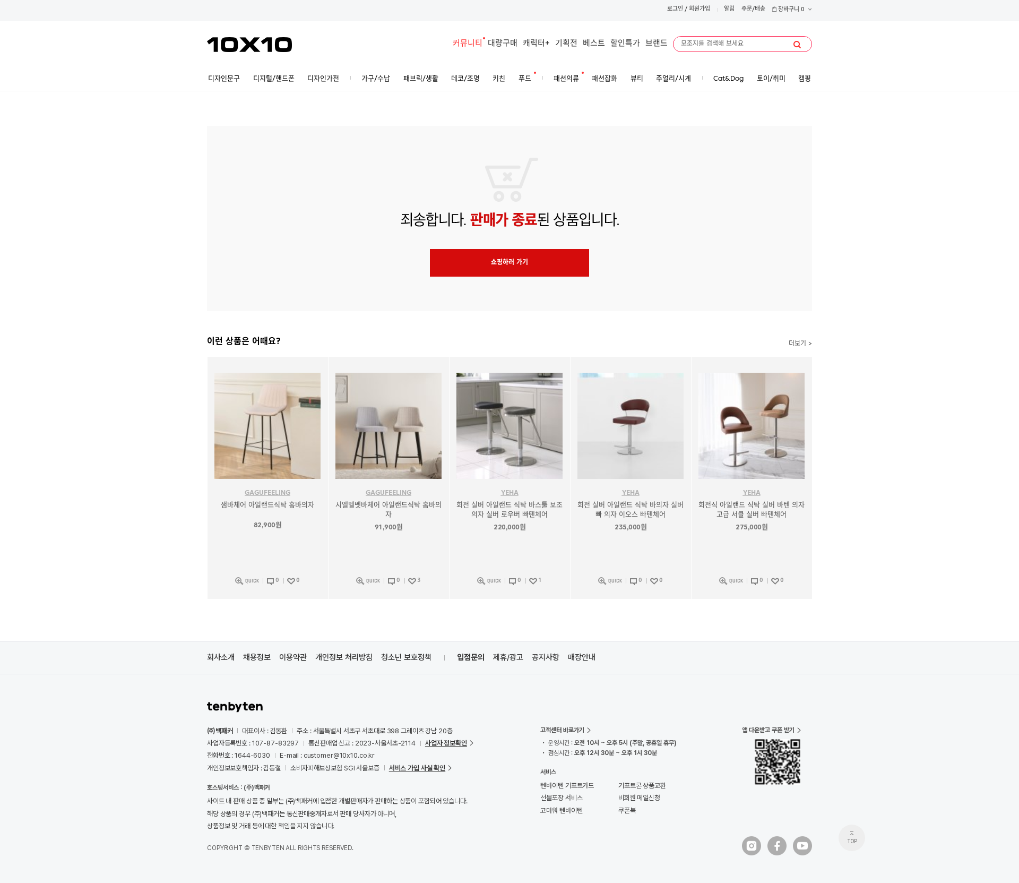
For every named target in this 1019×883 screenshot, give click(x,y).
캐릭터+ (536, 44)
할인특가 (625, 44)
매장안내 (581, 657)
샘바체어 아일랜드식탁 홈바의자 (267, 505)
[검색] (797, 45)
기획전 (566, 44)
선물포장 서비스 (561, 798)
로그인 (675, 9)
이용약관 (293, 657)
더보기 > (800, 344)
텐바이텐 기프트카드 (567, 786)
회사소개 (221, 657)
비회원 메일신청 (639, 798)
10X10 (249, 44)
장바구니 (790, 10)
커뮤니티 (467, 44)
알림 (729, 9)
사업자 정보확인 (446, 743)
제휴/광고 (508, 657)
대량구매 (502, 44)
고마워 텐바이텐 (561, 811)
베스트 (594, 44)
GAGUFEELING (267, 493)
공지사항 (545, 657)
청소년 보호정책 (406, 657)
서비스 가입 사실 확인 (417, 768)
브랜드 (656, 44)
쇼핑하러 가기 (509, 263)
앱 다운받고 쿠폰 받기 (768, 730)
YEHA (510, 493)
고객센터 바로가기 (562, 730)
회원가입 (699, 9)
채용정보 (257, 657)
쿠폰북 (627, 811)
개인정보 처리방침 (344, 657)
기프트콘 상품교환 (642, 786)
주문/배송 (753, 9)
